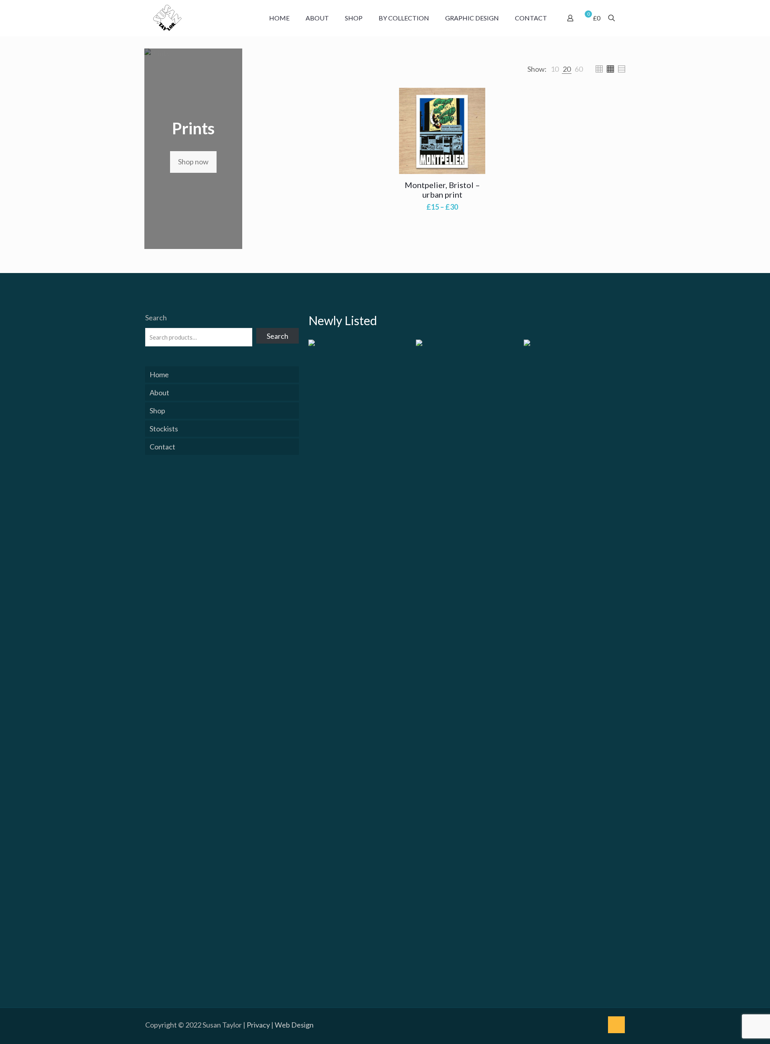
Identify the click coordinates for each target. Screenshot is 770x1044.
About (159, 392)
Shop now (193, 161)
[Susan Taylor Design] (167, 18)
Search (156, 317)
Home (159, 374)
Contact (162, 446)
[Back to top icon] (616, 1024)
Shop (157, 410)
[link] (554, 69)
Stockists (164, 428)
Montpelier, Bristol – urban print (442, 189)
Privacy (258, 1024)
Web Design (294, 1024)
